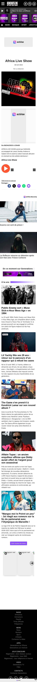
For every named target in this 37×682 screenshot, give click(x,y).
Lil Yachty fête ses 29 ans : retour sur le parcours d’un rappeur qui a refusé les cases (17, 358)
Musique (15, 25)
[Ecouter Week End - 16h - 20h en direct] (18, 274)
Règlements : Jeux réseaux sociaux (18, 654)
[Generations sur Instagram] (26, 678)
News (7, 25)
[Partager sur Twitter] (13, 187)
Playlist (18, 619)
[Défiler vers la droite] (32, 563)
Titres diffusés (18, 621)
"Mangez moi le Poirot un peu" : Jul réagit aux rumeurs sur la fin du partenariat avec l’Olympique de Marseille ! (18, 517)
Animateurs (19, 617)
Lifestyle (18, 637)
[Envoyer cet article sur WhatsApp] (23, 187)
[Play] (3, 11)
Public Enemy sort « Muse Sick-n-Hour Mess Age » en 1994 (16, 311)
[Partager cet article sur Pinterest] (18, 187)
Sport (24, 25)
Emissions (18, 615)
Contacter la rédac (18, 639)
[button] (10, 563)
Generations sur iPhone (18, 645)
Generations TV (18, 665)
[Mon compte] (34, 4)
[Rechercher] (30, 4)
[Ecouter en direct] (26, 4)
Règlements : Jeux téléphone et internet (18, 658)
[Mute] (35, 10)
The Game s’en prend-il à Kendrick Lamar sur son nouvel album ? (18, 405)
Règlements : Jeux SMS (18, 656)
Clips (18, 667)
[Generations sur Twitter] (16, 678)
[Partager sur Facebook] (9, 187)
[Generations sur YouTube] (21, 678)
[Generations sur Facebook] (10, 678)
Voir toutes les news (18, 543)
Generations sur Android (18, 648)
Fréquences (18, 624)
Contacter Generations (18, 673)
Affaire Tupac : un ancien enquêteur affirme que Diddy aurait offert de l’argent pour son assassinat (16, 458)
